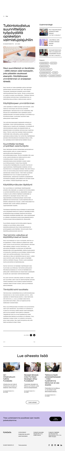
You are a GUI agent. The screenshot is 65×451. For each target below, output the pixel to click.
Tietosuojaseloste (22, 445)
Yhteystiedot (22, 432)
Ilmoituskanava (23, 436)
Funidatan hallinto (24, 434)
